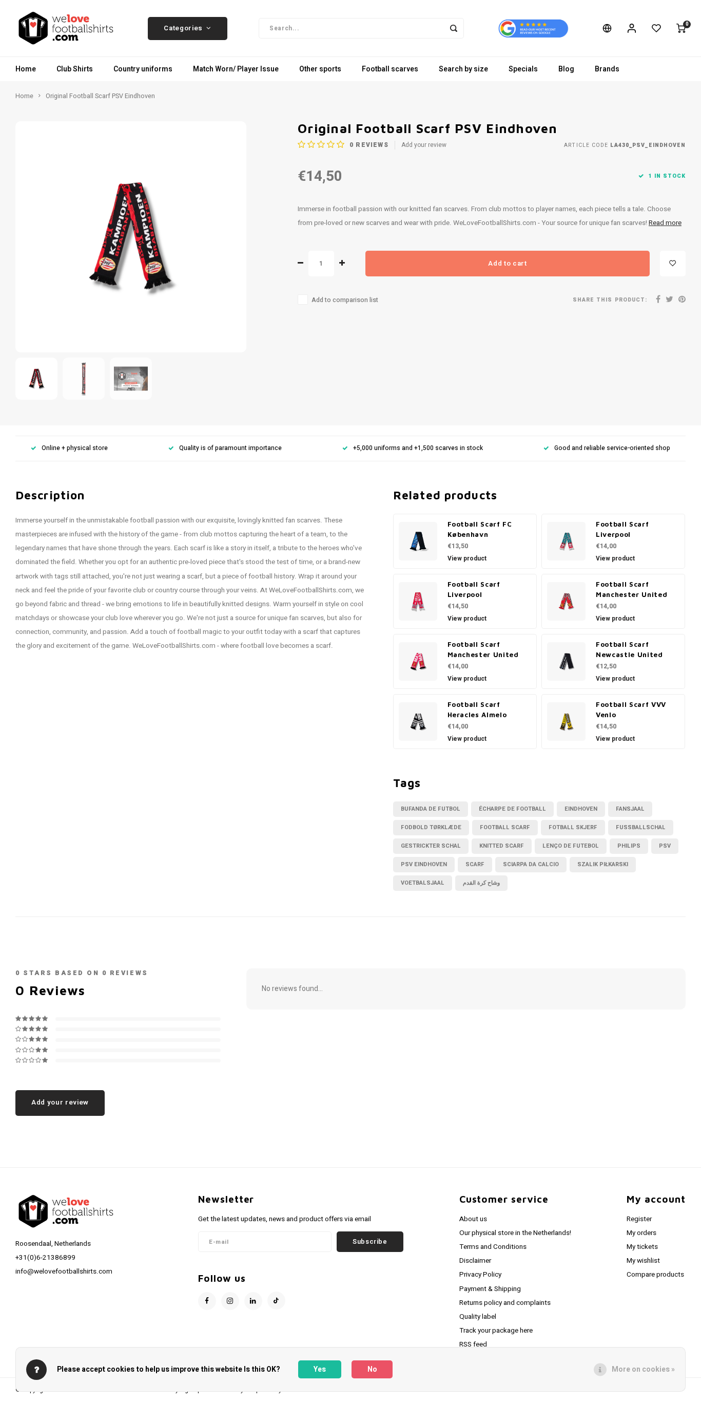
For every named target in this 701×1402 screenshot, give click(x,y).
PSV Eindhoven (424, 864)
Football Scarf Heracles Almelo (477, 709)
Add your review (423, 145)
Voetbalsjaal (422, 882)
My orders (641, 1233)
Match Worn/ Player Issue (236, 69)
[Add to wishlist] (673, 263)
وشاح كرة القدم (481, 882)
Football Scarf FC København (479, 529)
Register (639, 1219)
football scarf (505, 827)
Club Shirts (74, 69)
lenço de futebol (570, 846)
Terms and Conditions (493, 1247)
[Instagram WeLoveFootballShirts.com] (230, 1301)
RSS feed (473, 1344)
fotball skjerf (573, 827)
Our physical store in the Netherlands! (515, 1233)
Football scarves (390, 69)
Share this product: (610, 300)
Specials (523, 69)
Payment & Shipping (490, 1289)
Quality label (477, 1317)
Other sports (320, 69)
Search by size (463, 69)
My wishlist (643, 1261)
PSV (665, 846)
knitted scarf (501, 846)
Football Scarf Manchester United (631, 589)
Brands (607, 69)
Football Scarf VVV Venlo (631, 709)
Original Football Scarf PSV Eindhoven (100, 96)
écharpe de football (512, 809)
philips (628, 846)
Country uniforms (142, 69)
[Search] (453, 28)
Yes (320, 1369)
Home (25, 69)
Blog (566, 69)
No (372, 1369)
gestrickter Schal (431, 846)
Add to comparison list (344, 300)
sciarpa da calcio (531, 864)
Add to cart (507, 263)
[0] (681, 28)
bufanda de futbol (430, 809)
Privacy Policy (480, 1274)
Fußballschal (641, 827)
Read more (665, 223)
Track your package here (496, 1330)
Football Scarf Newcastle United (629, 649)
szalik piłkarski (602, 864)
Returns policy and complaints (505, 1303)
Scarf (474, 864)
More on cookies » (643, 1369)
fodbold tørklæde (431, 827)
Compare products (655, 1274)
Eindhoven (580, 809)
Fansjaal (630, 809)
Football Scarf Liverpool (622, 529)
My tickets (642, 1247)
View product (466, 558)
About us (473, 1219)
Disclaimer (475, 1261)
